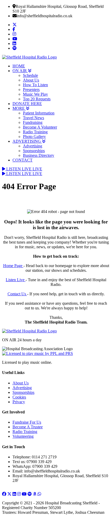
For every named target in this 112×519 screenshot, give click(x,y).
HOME (19, 66)
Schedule (30, 75)
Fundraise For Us (27, 422)
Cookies (19, 397)
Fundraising (32, 122)
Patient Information (38, 113)
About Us (31, 80)
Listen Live (16, 280)
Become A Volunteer (40, 127)
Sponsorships (34, 150)
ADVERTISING (27, 141)
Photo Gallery (34, 136)
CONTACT (23, 160)
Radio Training (35, 132)
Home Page (13, 265)
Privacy (19, 402)
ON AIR (20, 70)
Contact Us (17, 294)
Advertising (32, 146)
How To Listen (35, 85)
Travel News (33, 118)
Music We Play (35, 94)
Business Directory (38, 155)
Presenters (31, 89)
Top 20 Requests (37, 99)
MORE (19, 108)
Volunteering (23, 436)
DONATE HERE (27, 103)
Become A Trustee (28, 427)
